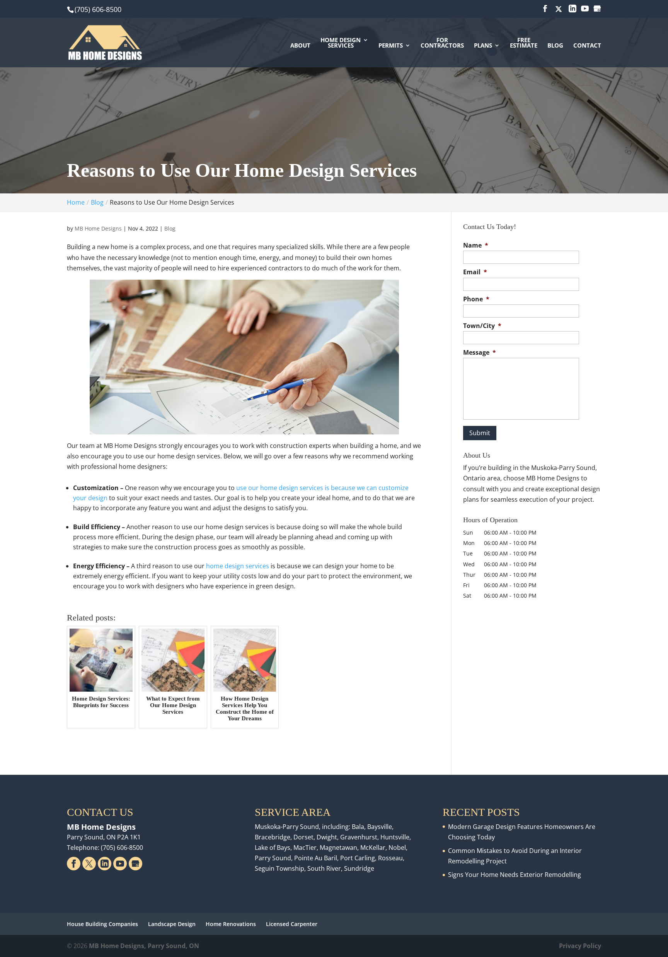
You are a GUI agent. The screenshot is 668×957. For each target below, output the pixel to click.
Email (475, 272)
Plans (483, 46)
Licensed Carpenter (291, 924)
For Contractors (442, 43)
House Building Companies (102, 924)
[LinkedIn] (572, 9)
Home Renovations (231, 924)
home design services (236, 566)
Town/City (482, 326)
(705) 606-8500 (98, 9)
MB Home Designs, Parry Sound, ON (144, 946)
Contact (587, 46)
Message (479, 353)
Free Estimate (523, 43)
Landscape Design (172, 924)
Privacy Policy (580, 946)
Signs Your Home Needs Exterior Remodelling (514, 874)
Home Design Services (340, 43)
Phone (476, 299)
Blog (555, 46)
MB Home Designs (98, 228)
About (300, 46)
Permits (390, 46)
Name (475, 245)
